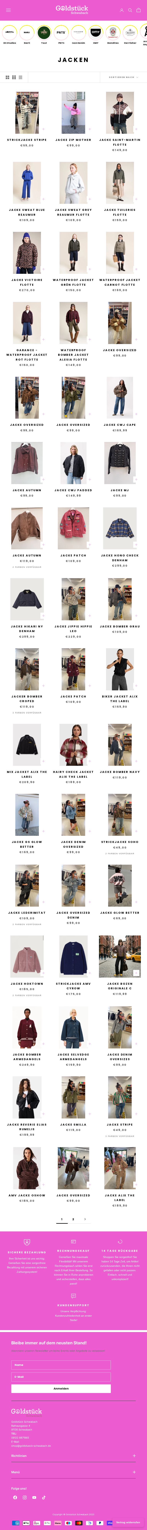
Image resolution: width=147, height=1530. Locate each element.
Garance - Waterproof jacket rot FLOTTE (27, 355)
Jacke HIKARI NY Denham (27, 629)
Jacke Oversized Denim (73, 915)
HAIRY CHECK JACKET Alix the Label (73, 774)
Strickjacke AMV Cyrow (73, 986)
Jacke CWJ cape (120, 425)
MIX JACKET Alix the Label (27, 774)
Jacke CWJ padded (73, 490)
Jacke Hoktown (27, 984)
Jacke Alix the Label (120, 1197)
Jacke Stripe (120, 1125)
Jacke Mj (120, 490)
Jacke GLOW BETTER (120, 913)
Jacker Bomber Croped (26, 699)
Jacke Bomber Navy (120, 772)
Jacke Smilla (73, 1125)
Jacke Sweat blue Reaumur (27, 212)
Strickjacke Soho (120, 842)
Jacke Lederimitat (27, 913)
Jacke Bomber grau (120, 626)
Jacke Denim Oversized (73, 844)
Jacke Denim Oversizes (119, 1057)
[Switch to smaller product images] (14, 77)
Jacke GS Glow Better (27, 844)
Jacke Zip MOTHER (73, 140)
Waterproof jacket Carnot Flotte (120, 282)
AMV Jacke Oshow (27, 1195)
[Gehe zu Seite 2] (85, 1219)
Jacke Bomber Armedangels (27, 1057)
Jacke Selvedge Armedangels (73, 1057)
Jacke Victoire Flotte (26, 282)
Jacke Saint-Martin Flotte (120, 142)
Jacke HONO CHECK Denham (120, 558)
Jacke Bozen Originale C (120, 986)
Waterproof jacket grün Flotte (73, 282)
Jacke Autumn (27, 490)
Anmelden (61, 1389)
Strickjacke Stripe (27, 140)
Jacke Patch (73, 555)
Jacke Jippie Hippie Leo (73, 629)
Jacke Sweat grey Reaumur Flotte (73, 212)
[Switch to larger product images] (7, 77)
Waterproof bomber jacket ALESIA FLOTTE (73, 355)
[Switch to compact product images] (20, 77)
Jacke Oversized (120, 350)
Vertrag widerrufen (128, 1522)
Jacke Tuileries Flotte (120, 212)
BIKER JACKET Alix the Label (120, 699)
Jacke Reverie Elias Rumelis (27, 1127)
